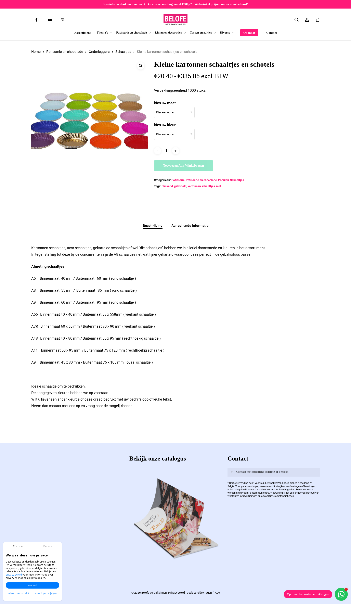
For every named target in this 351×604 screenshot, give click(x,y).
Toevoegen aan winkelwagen (183, 165)
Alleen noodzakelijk (18, 593)
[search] (296, 20)
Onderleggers (99, 52)
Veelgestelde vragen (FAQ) (203, 592)
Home (36, 52)
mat (218, 186)
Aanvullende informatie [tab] (189, 226)
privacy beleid (14, 574)
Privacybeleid (176, 592)
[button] (140, 66)
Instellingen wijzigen (46, 593)
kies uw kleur (165, 125)
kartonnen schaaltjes (201, 186)
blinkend (167, 186)
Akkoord (32, 585)
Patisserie (178, 180)
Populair (223, 180)
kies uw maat (165, 103)
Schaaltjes (123, 52)
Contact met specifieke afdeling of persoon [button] (262, 471)
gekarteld (180, 186)
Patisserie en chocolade (64, 52)
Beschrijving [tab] (152, 226)
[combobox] (174, 112)
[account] (307, 20)
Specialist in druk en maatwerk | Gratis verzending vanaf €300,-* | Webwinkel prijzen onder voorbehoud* (175, 4)
